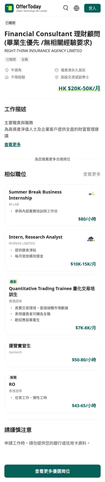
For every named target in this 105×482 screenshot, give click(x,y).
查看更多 (92, 174)
